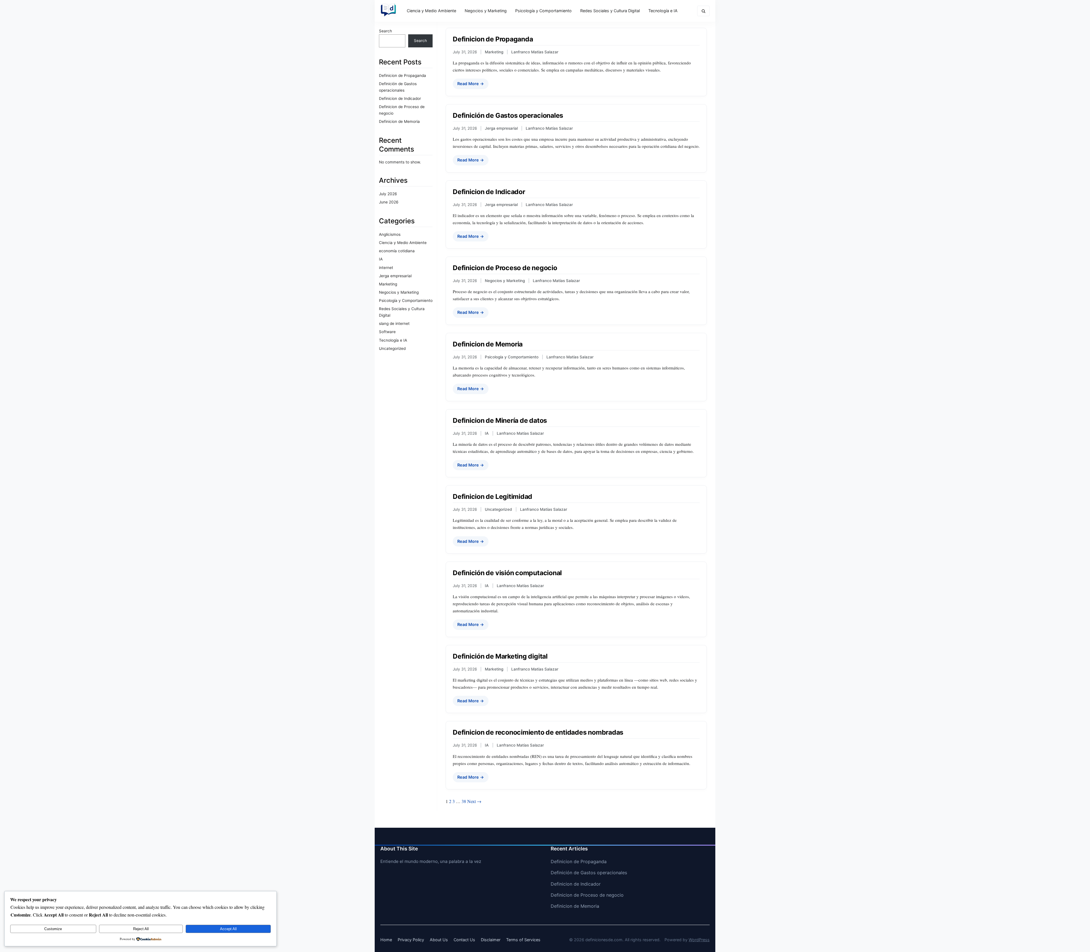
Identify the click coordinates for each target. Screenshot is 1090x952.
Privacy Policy (411, 939)
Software (387, 331)
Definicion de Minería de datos (500, 420)
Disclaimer (490, 939)
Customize (53, 929)
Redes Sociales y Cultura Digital (610, 10)
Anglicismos (390, 234)
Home (386, 939)
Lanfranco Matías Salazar (534, 52)
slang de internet (394, 323)
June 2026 (388, 202)
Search (385, 31)
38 (464, 801)
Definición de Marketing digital (500, 656)
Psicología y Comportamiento (543, 10)
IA (381, 259)
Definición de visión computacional (507, 573)
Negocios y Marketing (486, 10)
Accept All (228, 929)
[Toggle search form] (703, 11)
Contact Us (464, 939)
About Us (439, 939)
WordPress (699, 939)
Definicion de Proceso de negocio (505, 268)
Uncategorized (392, 348)
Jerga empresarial (395, 276)
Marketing (388, 284)
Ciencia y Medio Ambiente (431, 10)
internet (386, 267)
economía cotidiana (397, 251)
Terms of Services (523, 939)
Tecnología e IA (663, 10)
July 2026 (388, 194)
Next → (474, 801)
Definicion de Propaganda (402, 75)
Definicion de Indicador (400, 98)
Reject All (141, 929)
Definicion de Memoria (399, 121)
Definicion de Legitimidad (492, 497)
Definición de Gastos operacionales (508, 115)
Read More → (470, 83)
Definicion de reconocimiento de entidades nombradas (538, 732)
